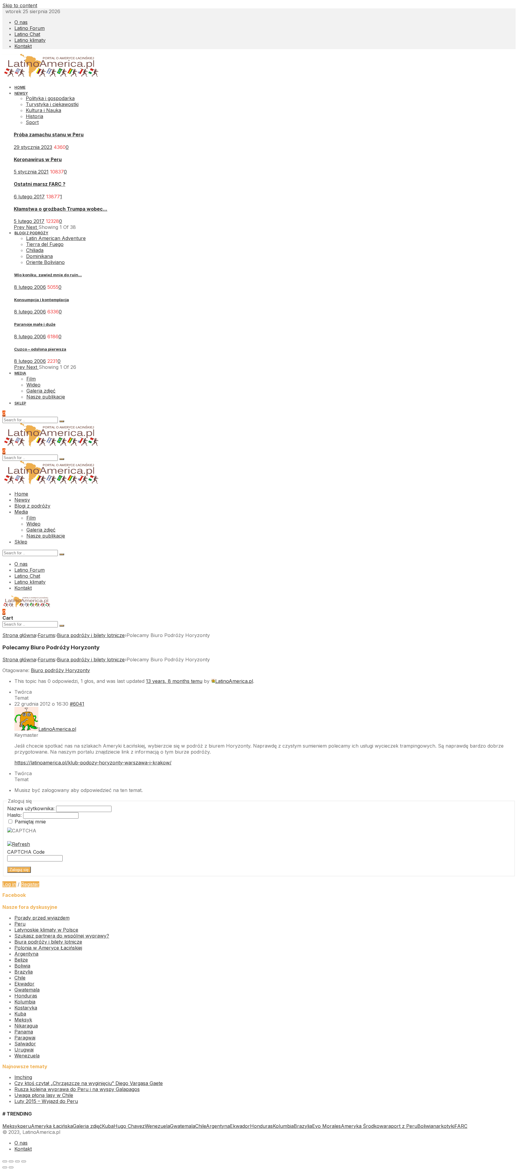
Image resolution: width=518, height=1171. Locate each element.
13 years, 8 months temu (174, 681)
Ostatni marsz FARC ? (39, 184)
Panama (23, 1032)
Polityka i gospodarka (50, 98)
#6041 (77, 704)
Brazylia (23, 972)
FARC (460, 1126)
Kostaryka (25, 1008)
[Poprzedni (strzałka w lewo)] (4, 1167)
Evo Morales (326, 1126)
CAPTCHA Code (26, 852)
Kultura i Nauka (43, 110)
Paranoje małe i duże (34, 324)
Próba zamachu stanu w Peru (49, 135)
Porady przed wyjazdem (42, 918)
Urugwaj (24, 1050)
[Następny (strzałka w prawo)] (11, 1167)
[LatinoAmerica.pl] (51, 76)
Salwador (25, 1044)
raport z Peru (401, 1126)
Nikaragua (26, 1026)
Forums (46, 635)
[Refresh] (18, 844)
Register (30, 884)
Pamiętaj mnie (30, 822)
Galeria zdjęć (87, 1126)
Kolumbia (24, 1002)
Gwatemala (27, 990)
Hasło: (15, 815)
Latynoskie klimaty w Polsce (46, 930)
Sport (32, 122)
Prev (20, 227)
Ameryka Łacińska (52, 1126)
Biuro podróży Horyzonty (60, 670)
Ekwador (24, 984)
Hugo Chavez (129, 1126)
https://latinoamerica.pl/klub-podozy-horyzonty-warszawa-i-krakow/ (92, 763)
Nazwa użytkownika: (31, 808)
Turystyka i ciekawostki (52, 104)
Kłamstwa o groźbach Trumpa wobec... (60, 209)
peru (25, 1126)
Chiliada (34, 250)
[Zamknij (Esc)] (4, 1161)
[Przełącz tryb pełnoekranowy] (17, 1161)
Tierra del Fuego (45, 244)
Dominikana (39, 256)
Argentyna (26, 954)
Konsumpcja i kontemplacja (41, 299)
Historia (34, 116)
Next (32, 227)
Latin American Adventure (56, 238)
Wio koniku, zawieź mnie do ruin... (48, 274)
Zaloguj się (19, 869)
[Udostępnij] (11, 1161)
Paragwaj (24, 1038)
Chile (19, 978)
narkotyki (443, 1126)
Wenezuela (27, 1056)
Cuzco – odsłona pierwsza (40, 349)
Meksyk (23, 1020)
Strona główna (19, 635)
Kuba (20, 1014)
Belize (21, 960)
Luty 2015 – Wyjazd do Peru (46, 1101)
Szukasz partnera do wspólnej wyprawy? (61, 936)
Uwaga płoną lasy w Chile (43, 1095)
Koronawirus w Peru (38, 159)
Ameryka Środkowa (363, 1126)
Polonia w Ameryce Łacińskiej (48, 948)
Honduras (25, 996)
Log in (9, 884)
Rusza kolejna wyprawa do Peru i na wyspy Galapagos (77, 1089)
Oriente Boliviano (45, 262)
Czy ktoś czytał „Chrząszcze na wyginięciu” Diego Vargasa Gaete (88, 1083)
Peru (19, 924)
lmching (23, 1077)
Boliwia (22, 966)
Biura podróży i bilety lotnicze (91, 635)
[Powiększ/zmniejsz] (23, 1161)
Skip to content (19, 5)
